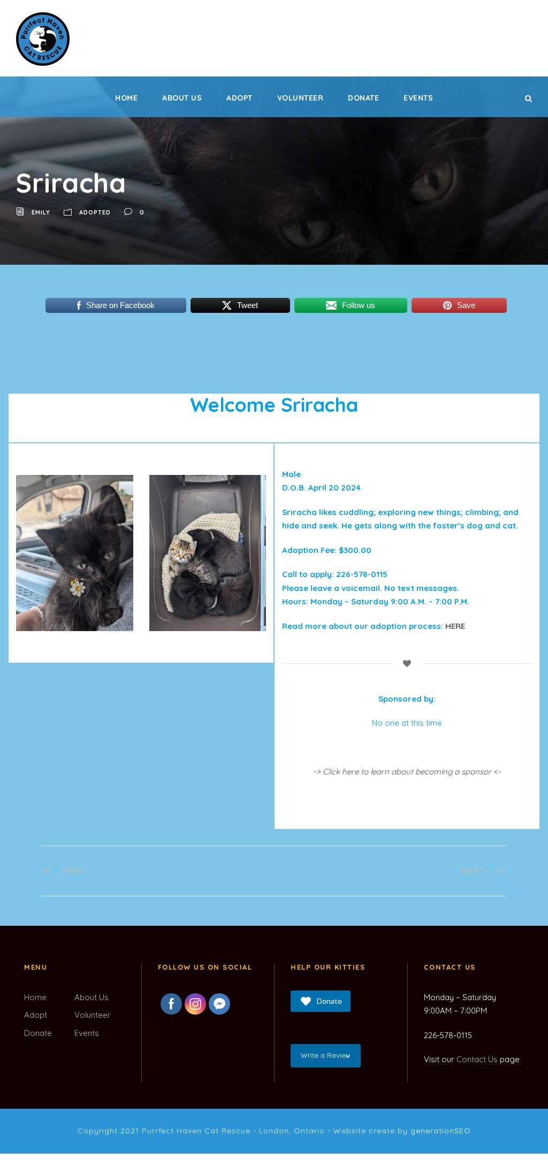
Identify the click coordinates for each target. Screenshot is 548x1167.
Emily (41, 212)
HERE (455, 626)
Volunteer (300, 98)
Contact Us (477, 1059)
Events (418, 98)
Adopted (95, 212)
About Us (182, 98)
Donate (363, 98)
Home (126, 98)
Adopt (239, 98)
